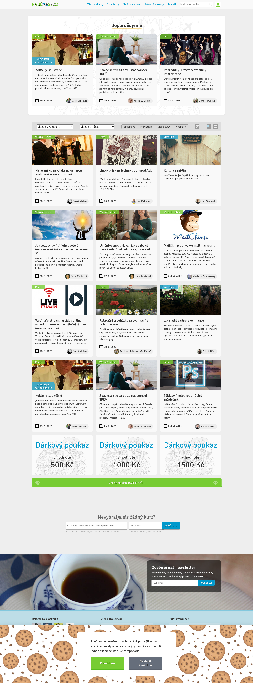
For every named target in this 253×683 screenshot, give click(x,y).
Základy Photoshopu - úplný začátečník (183, 397)
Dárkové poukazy (154, 4)
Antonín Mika (208, 426)
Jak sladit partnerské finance (184, 320)
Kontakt (171, 4)
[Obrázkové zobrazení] (209, 126)
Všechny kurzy (95, 4)
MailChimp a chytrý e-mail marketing (189, 245)
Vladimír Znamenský (204, 276)
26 (197, 127)
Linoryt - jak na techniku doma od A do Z (125, 172)
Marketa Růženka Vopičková (135, 351)
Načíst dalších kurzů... (126, 483)
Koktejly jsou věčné (48, 70)
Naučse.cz (45, 4)
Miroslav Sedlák (142, 100)
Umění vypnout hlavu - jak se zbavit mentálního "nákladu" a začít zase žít (124, 247)
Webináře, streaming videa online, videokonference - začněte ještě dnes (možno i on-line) (60, 324)
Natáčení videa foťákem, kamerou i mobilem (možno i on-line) (59, 172)
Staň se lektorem (132, 4)
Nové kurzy (113, 4)
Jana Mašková (79, 276)
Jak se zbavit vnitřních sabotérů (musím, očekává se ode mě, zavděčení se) (61, 249)
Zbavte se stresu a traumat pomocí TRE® (123, 72)
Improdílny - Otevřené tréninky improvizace (185, 72)
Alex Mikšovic (79, 100)
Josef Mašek (80, 201)
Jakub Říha (209, 351)
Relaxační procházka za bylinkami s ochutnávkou (123, 322)
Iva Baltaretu (144, 201)
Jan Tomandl (208, 201)
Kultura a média (175, 170)
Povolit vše (107, 663)
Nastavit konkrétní (145, 663)
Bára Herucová (207, 100)
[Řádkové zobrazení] (215, 126)
